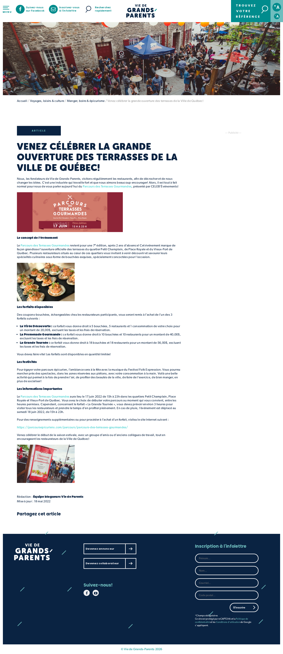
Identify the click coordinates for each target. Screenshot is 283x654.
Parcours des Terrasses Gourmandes (45, 245)
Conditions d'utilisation (228, 622)
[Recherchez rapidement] (88, 9)
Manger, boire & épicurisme (86, 101)
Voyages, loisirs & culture (47, 101)
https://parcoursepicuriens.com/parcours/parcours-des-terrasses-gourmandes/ (72, 427)
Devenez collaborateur (102, 563)
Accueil (22, 101)
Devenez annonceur (100, 549)
